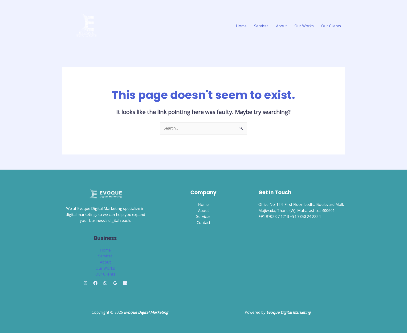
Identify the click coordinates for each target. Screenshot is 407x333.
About (281, 25)
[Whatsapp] (105, 283)
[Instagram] (85, 283)
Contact (203, 222)
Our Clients (331, 25)
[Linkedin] (125, 283)
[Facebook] (95, 283)
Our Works (304, 25)
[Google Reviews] (115, 283)
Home (241, 25)
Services (261, 25)
